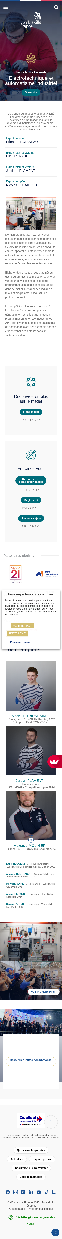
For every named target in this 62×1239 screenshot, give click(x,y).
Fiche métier (31, 411)
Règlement (31, 500)
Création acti (17, 1208)
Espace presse (42, 1159)
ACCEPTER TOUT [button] (22, 625)
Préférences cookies (40, 1208)
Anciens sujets (31, 518)
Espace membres (31, 1176)
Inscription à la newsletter (31, 1168)
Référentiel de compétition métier (31, 480)
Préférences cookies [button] (20, 642)
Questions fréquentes (31, 1150)
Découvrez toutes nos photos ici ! (31, 1061)
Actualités (16, 1159)
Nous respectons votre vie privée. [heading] (31, 594)
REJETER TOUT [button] (17, 633)
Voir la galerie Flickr (43, 991)
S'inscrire (31, 92)
